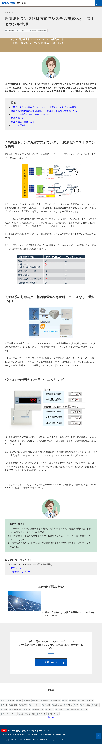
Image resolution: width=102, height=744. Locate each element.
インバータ (61, 709)
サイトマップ (6, 734)
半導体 (12, 700)
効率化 (5, 709)
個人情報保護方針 (47, 734)
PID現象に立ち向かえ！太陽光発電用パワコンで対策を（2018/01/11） (67, 614)
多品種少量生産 (16, 709)
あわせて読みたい (19, 125)
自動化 (73, 700)
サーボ (85, 709)
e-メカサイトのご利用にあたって (26, 734)
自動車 (28, 700)
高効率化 (24, 705)
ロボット (50, 709)
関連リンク (60, 734)
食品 (4, 700)
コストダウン (23, 30)
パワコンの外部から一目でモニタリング (30, 114)
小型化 (28, 709)
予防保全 (47, 705)
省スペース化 (38, 709)
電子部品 (46, 700)
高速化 (96, 705)
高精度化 (69, 705)
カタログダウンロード (21, 572)
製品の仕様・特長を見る (23, 122)
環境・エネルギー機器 (39, 30)
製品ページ (16, 568)
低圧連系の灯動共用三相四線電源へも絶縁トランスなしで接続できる (44, 111)
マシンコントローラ (9, 714)
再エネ (5, 705)
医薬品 (36, 700)
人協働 (82, 700)
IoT (77, 705)
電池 (19, 700)
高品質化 (14, 705)
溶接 (65, 700)
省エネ (91, 700)
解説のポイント (18, 118)
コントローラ (54, 714)
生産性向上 (58, 705)
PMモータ (42, 714)
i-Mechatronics (74, 709)
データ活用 (86, 705)
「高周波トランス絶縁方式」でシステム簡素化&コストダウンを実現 (43, 107)
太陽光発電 (11, 30)
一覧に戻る (51, 717)
